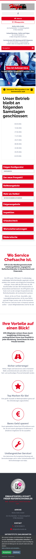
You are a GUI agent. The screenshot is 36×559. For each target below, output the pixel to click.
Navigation (6, 48)
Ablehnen (16, 552)
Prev (2, 69)
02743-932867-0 (19, 526)
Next (33, 69)
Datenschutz (11, 556)
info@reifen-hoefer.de (19, 529)
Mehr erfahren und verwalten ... (11, 548)
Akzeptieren (7, 552)
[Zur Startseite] (18, 6)
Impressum (4, 556)
